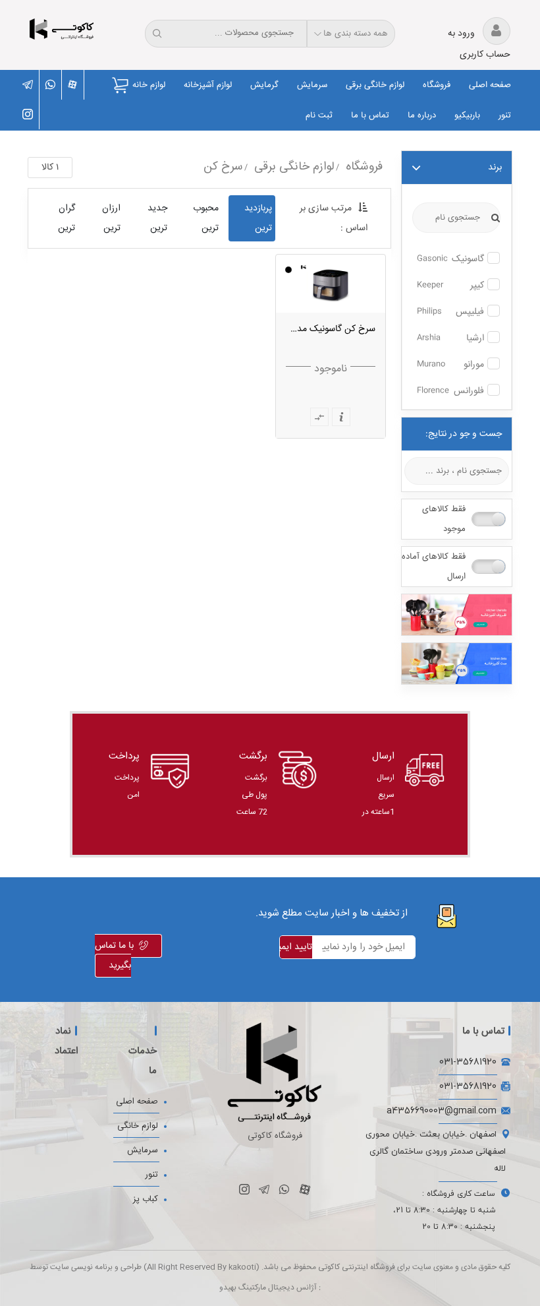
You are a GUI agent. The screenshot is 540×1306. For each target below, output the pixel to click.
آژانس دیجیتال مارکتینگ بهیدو (268, 1288)
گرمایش (264, 85)
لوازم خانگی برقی (375, 85)
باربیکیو (467, 115)
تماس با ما (370, 115)
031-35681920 (468, 1061)
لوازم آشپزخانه (208, 85)
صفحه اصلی (490, 85)
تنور (505, 115)
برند (495, 167)
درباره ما (422, 115)
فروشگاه (436, 85)
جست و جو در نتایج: (463, 434)
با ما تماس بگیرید (114, 956)
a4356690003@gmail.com (442, 1110)
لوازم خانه (148, 85)
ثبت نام (319, 115)
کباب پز (145, 1199)
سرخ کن (222, 167)
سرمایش (312, 85)
